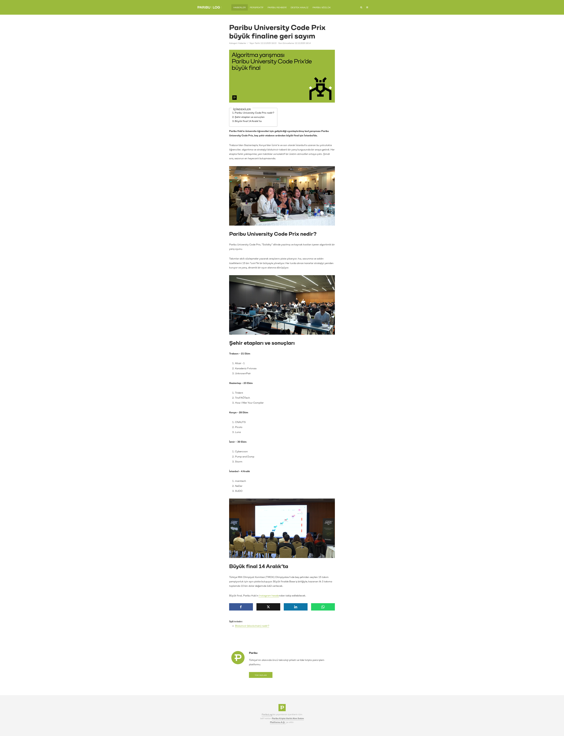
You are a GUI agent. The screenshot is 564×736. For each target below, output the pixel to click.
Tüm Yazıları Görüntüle (261, 676)
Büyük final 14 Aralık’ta (248, 121)
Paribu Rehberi (277, 7)
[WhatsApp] (323, 607)
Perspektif (256, 7)
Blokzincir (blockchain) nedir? (252, 626)
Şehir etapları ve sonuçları (250, 117)
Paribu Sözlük (322, 7)
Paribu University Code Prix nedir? (254, 113)
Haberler (239, 7)
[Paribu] (282, 708)
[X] (268, 607)
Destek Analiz (299, 7)
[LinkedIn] (296, 607)
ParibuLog (267, 714)
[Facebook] (241, 607)
